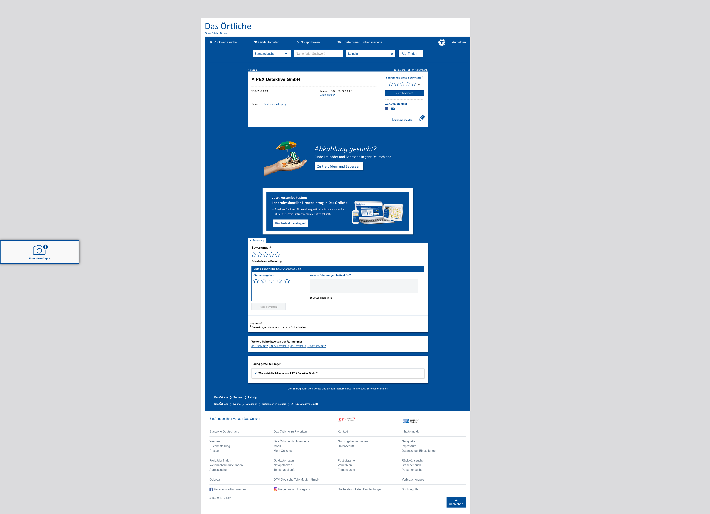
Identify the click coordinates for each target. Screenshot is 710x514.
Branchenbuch (411, 465)
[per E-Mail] (395, 108)
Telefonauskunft (284, 469)
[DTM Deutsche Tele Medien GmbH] (370, 421)
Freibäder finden (220, 460)
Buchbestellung (219, 446)
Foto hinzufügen (39, 258)
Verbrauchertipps (413, 479)
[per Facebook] (387, 108)
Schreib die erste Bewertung (404, 77)
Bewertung (258, 240)
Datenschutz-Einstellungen (419, 450)
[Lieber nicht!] (255, 281)
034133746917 (298, 346)
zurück (253, 70)
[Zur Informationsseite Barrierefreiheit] (442, 42)
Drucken (401, 70)
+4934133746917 (316, 346)
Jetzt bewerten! (404, 93)
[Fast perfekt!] (279, 281)
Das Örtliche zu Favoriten (290, 431)
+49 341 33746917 (279, 346)
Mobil (277, 446)
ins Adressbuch (419, 70)
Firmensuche (346, 469)
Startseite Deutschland (224, 431)
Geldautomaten (268, 42)
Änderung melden (402, 120)
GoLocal (215, 479)
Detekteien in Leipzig (274, 104)
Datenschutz (346, 446)
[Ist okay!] (271, 281)
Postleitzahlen (347, 460)
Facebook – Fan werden (230, 489)
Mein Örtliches (283, 450)
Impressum (409, 446)
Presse (214, 450)
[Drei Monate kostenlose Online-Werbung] (337, 193)
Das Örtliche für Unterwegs (291, 441)
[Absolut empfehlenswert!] (287, 281)
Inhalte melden (411, 431)
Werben (214, 441)
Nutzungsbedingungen (353, 441)
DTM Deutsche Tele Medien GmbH (297, 479)
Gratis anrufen (327, 94)
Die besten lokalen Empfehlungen (360, 489)
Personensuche (412, 469)
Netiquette (408, 441)
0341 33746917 (259, 346)
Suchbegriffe (410, 489)
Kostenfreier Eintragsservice (362, 42)
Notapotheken (310, 42)
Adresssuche (218, 469)
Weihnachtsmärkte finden (226, 465)
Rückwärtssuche (225, 42)
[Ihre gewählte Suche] (272, 53)
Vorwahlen (345, 465)
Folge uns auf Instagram (294, 489)
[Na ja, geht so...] (263, 281)
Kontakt (343, 431)
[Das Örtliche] (228, 27)
